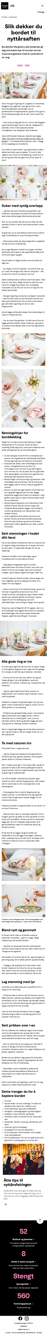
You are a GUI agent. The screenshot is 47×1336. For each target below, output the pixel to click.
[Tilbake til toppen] (40, 1220)
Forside (4, 17)
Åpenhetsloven (31, 1332)
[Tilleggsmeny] (42, 6)
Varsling (39, 1332)
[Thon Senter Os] (7, 5)
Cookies (8, 1332)
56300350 (23, 1326)
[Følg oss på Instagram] (26, 1318)
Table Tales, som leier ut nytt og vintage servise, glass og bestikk (22, 138)
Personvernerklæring (18, 1332)
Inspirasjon (13, 17)
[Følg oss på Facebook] (20, 1318)
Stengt (41, 12)
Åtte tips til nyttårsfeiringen (17, 1182)
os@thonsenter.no (23, 1329)
